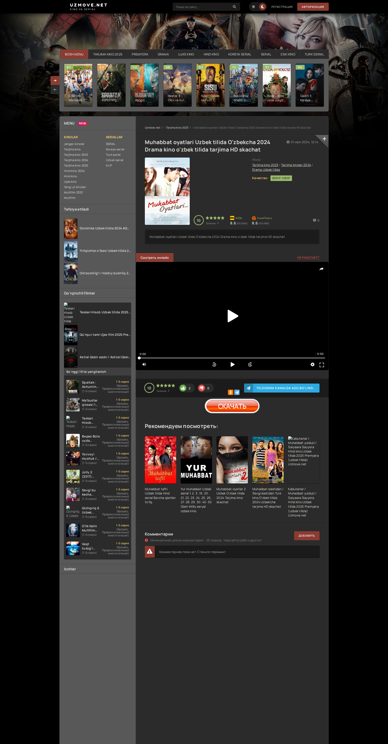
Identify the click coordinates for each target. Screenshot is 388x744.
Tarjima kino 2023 (76, 155)
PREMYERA (140, 54)
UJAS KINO (186, 54)
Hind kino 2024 (74, 171)
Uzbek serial (114, 160)
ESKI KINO (288, 54)
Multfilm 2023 (73, 192)
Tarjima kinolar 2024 (296, 165)
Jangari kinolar (74, 144)
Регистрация (282, 7)
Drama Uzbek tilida (266, 169)
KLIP (109, 165)
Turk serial (113, 155)
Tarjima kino (72, 149)
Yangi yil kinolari (75, 187)
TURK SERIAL (314, 54)
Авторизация (313, 7)
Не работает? (308, 257)
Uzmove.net (152, 127)
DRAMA (163, 54)
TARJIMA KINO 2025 (108, 54)
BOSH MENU (74, 54)
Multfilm (69, 198)
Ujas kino (70, 182)
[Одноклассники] (230, 392)
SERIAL (266, 54)
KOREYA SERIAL (239, 54)
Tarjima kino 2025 (76, 165)
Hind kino (70, 176)
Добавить (307, 536)
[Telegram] (237, 392)
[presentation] (55, 89)
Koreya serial (115, 149)
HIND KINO (211, 54)
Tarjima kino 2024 (76, 160)
